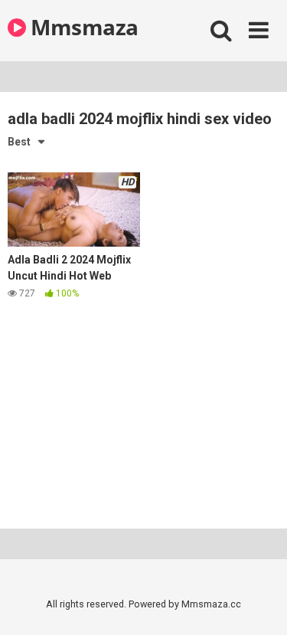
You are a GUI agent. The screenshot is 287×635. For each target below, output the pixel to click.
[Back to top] (258, 604)
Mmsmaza (82, 26)
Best (19, 142)
